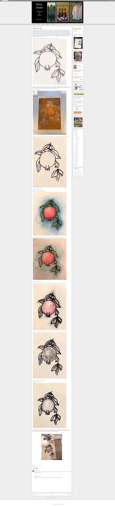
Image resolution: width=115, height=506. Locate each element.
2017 (75, 150)
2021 (75, 132)
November (77, 138)
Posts (76, 73)
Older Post (69, 494)
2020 (75, 133)
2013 (75, 155)
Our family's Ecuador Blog (77, 171)
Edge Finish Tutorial (76, 169)
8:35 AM (38, 470)
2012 (75, 156)
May (76, 145)
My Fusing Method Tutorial (77, 172)
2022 (75, 131)
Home (52, 494)
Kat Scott (36, 470)
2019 (75, 134)
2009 (75, 160)
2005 (75, 165)
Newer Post (34, 494)
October (77, 139)
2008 (75, 161)
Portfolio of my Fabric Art (77, 174)
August (77, 144)
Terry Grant (79, 65)
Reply (35, 473)
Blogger (62, 504)
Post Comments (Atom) (53, 497)
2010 (75, 159)
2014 (75, 154)
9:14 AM (39, 476)
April (76, 146)
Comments (76, 74)
